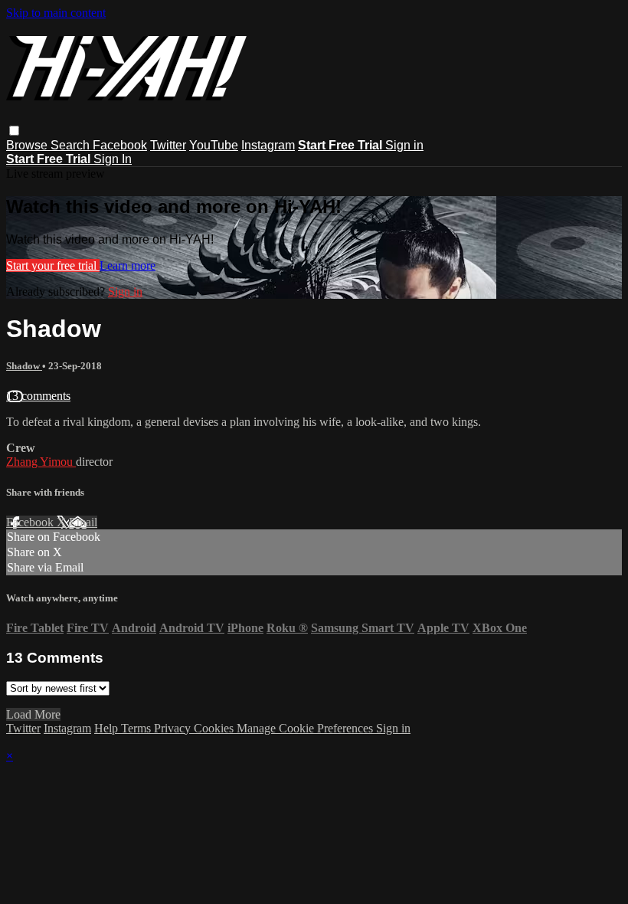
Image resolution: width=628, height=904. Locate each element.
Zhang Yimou (41, 461)
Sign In (112, 158)
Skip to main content (56, 12)
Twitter (168, 145)
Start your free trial (53, 265)
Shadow (24, 366)
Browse (28, 145)
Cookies (215, 728)
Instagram (268, 145)
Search (72, 145)
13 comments (38, 395)
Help (107, 728)
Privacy (174, 728)
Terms (137, 728)
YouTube (213, 145)
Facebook (120, 145)
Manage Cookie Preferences (306, 728)
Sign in (404, 145)
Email (83, 522)
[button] (14, 131)
